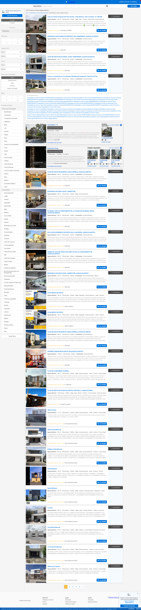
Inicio (27, 12)
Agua (5, 209)
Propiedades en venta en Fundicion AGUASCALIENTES (41, 97)
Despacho (7, 279)
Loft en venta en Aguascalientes (48, 118)
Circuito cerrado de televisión (12, 282)
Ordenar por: (12, 27)
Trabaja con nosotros (48, 599)
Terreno (6, 161)
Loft (5, 128)
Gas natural (7, 248)
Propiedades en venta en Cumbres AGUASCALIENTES (59, 105)
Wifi (5, 255)
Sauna (6, 328)
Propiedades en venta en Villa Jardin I (51, 107)
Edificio (6, 180)
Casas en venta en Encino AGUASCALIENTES (103, 114)
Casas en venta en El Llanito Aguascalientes (56, 114)
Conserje (6, 302)
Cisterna (6, 238)
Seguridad (7, 203)
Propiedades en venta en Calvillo (90, 112)
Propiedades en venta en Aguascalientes (38, 12)
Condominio (7, 115)
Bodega (6, 229)
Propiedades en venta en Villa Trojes (36, 101)
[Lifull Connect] (115, 601)
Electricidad (7, 206)
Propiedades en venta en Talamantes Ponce (105, 103)
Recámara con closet (10, 225)
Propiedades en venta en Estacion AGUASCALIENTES (51, 99)
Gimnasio (6, 235)
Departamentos (12, 80)
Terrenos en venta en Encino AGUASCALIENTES (54, 116)
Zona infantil (7, 216)
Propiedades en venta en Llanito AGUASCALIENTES (86, 101)
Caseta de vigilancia (10, 268)
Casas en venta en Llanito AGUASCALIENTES (79, 114)
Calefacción (7, 315)
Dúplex (6, 134)
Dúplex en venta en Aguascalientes (100, 116)
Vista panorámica (9, 289)
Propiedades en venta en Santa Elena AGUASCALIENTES (52, 103)
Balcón (6, 264)
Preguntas (90, 599)
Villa (5, 154)
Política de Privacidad (70, 602)
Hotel (5, 187)
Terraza (6, 199)
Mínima (3, 52)
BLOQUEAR (131, 608)
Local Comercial (8, 167)
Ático (5, 125)
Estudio (6, 131)
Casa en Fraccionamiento (11, 144)
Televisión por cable (10, 251)
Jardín (6, 196)
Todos (12, 77)
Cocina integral (8, 232)
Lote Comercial (8, 164)
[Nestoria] (70, 2)
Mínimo (3, 65)
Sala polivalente (8, 286)
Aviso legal (68, 599)
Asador (6, 219)
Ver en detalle (101, 30)
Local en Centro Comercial (11, 170)
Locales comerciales (12, 88)
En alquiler (12, 23)
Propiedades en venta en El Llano (106, 109)
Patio (5, 295)
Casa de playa (8, 157)
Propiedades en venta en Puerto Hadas (107, 99)
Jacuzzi (6, 312)
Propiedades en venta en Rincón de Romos (56, 111)
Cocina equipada (9, 245)
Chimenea (7, 308)
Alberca (6, 212)
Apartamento (7, 112)
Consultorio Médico (9, 183)
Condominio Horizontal (10, 118)
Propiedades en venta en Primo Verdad (65, 97)
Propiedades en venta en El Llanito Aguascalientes (59, 101)
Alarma (6, 318)
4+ (17, 43)
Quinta (6, 151)
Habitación (7, 121)
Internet (6, 222)
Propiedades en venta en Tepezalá (36, 111)
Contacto (45, 604)
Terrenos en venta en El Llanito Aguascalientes (79, 116)
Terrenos (12, 85)
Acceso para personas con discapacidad (11, 272)
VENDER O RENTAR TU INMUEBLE (128, 2)
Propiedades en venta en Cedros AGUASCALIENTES (80, 103)
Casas (12, 83)
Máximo (3, 69)
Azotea (6, 305)
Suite (5, 138)
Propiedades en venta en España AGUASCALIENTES (87, 105)
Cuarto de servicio (9, 242)
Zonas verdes (8, 261)
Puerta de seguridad (10, 299)
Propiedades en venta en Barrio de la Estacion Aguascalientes (81, 99)
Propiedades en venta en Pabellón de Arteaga (86, 109)
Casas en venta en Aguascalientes (36, 114)
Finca (5, 148)
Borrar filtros (12, 336)
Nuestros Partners (92, 602)
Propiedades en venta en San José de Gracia (97, 111)
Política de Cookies (70, 604)
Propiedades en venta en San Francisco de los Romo (60, 109)
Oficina (6, 174)
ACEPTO (138, 608)
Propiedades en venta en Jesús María (36, 109)
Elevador (6, 292)
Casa (5, 141)
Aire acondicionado (9, 276)
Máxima (3, 56)
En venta (12, 20)
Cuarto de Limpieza (9, 258)
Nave (5, 177)
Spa (5, 331)
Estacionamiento (9, 193)
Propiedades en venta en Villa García (72, 112)
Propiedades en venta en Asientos (77, 111)
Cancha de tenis (8, 325)
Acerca (44, 602)
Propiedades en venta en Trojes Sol (36, 105)
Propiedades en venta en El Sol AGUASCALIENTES (89, 97)
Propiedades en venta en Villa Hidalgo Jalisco (51, 112)
